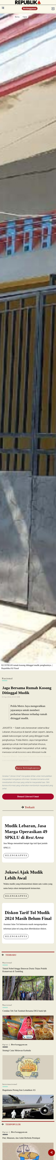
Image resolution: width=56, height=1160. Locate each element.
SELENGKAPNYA (16, 855)
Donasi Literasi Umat (28, 796)
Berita (17, 17)
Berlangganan (29, 8)
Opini (25, 17)
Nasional (7, 963)
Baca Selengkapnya (28, 768)
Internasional (9, 1084)
